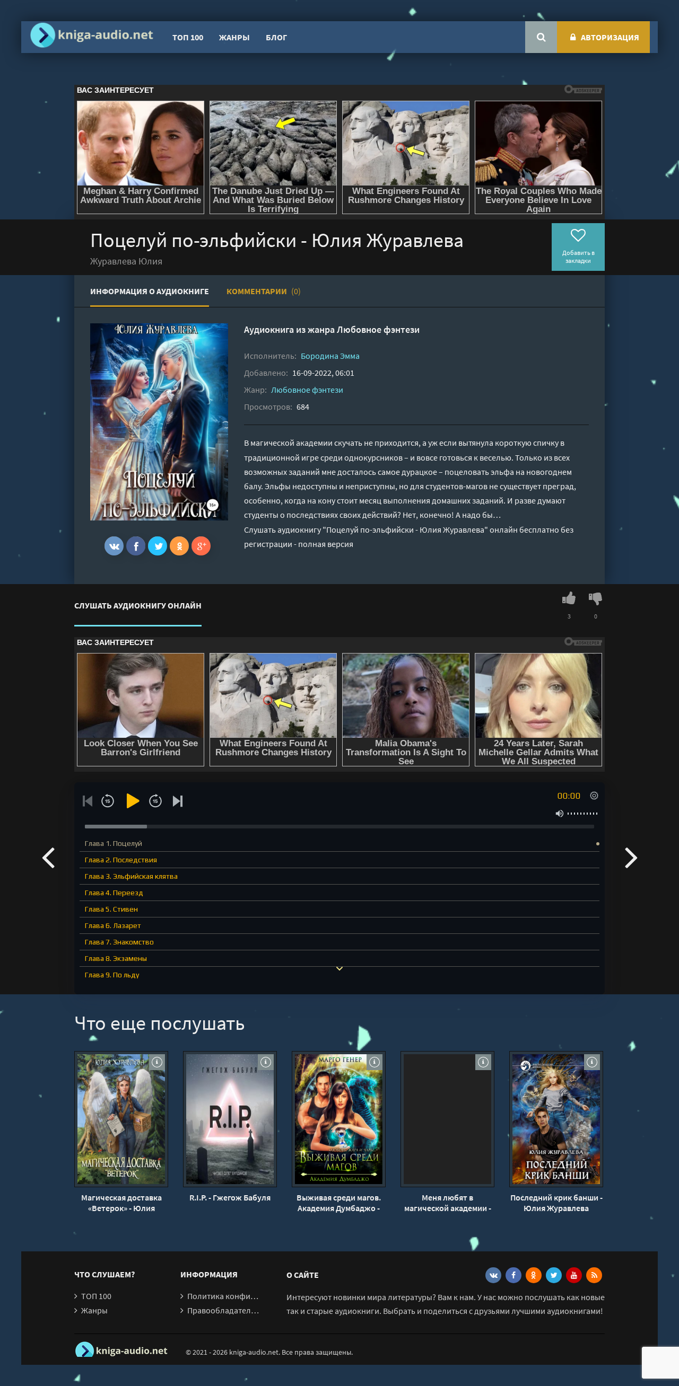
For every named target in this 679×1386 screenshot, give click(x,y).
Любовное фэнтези (378, 329)
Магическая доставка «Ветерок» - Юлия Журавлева (121, 1202)
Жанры (234, 37)
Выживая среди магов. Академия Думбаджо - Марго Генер (339, 1202)
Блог (276, 37)
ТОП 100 (187, 37)
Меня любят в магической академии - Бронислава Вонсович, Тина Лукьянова (447, 1202)
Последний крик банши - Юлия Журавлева (556, 1202)
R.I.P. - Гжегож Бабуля (230, 1197)
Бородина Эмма (330, 355)
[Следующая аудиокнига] (631, 856)
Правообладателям (223, 1310)
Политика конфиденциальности (248, 1296)
